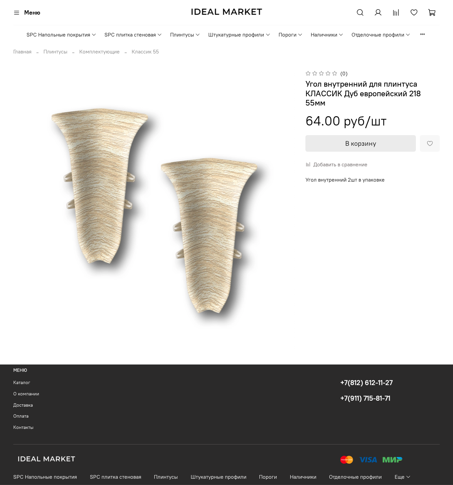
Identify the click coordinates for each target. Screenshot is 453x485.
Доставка (23, 405)
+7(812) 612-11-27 (366, 382)
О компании (26, 394)
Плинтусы (182, 34)
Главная (22, 51)
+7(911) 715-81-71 (365, 398)
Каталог (21, 382)
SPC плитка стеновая (130, 34)
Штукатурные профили (236, 34)
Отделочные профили (378, 34)
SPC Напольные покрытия (58, 34)
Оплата (21, 416)
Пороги (287, 34)
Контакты (23, 427)
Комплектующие (99, 51)
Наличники (324, 34)
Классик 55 (145, 51)
